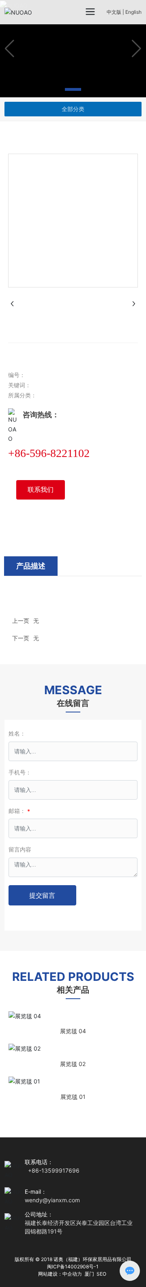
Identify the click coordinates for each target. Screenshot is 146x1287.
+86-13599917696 (53, 1170)
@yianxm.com (61, 1200)
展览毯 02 (73, 1055)
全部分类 (73, 109)
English (133, 12)
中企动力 (72, 1274)
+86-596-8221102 (49, 453)
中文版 (114, 12)
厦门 (89, 1274)
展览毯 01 (73, 1088)
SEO (101, 1274)
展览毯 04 (73, 1022)
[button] (53, 89)
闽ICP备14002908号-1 (73, 1266)
